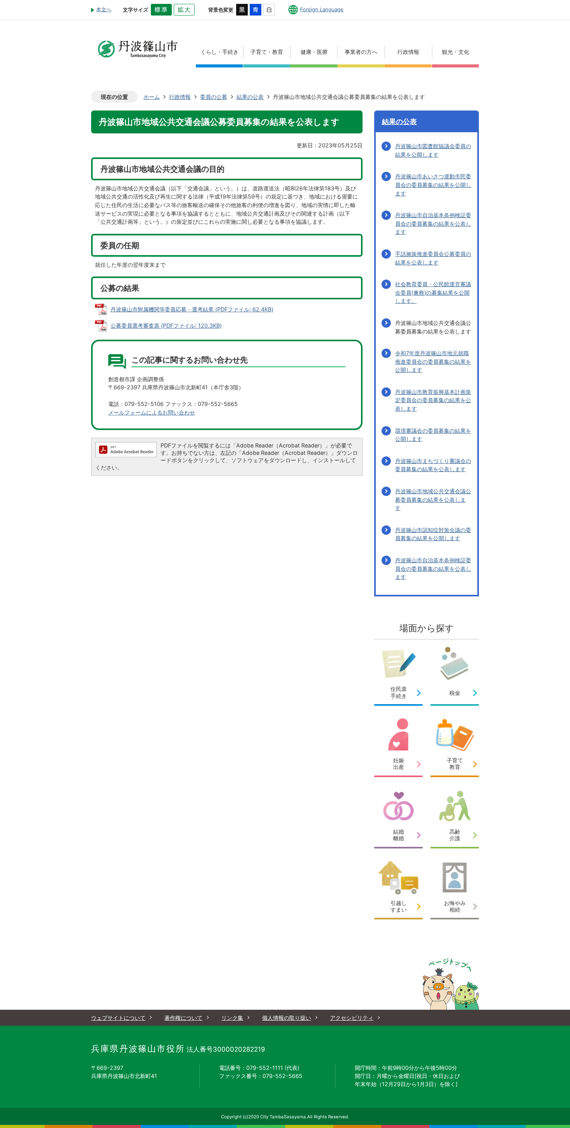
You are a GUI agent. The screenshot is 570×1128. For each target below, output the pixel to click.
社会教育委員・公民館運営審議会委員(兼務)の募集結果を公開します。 (433, 292)
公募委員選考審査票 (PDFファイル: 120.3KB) (166, 325)
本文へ (103, 9)
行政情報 (180, 96)
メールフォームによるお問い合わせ (151, 412)
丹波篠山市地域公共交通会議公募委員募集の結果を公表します (433, 499)
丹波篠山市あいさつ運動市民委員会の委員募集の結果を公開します (433, 184)
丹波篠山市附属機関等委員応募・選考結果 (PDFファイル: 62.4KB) (192, 309)
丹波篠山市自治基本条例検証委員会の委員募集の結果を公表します (433, 223)
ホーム (151, 96)
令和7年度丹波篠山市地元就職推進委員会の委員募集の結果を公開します (433, 361)
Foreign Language (322, 9)
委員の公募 (213, 96)
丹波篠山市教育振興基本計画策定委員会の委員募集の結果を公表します (433, 400)
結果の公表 (250, 96)
